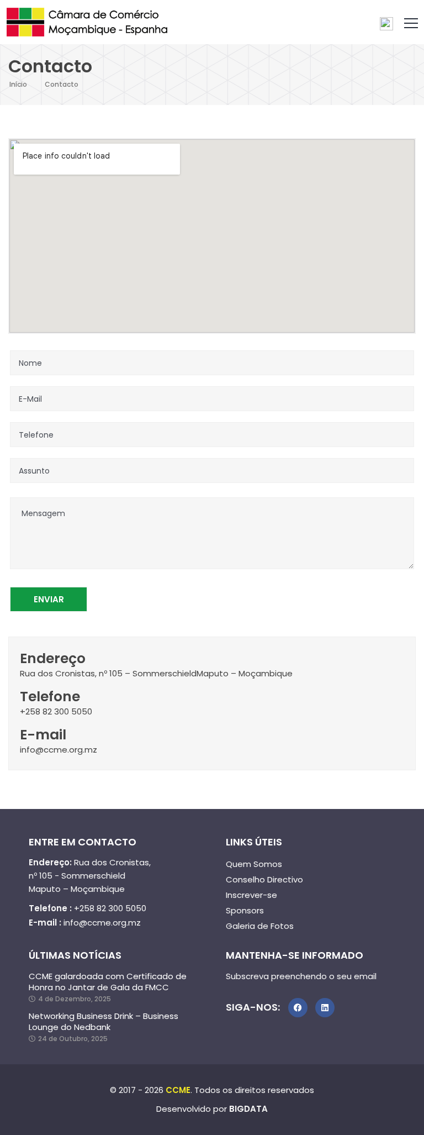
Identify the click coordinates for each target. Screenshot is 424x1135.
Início (18, 84)
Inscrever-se (251, 895)
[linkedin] (325, 1007)
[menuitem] (386, 24)
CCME (178, 1090)
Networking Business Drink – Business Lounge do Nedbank (103, 1022)
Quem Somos (254, 864)
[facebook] (298, 1007)
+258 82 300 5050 (110, 908)
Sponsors (245, 910)
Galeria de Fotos (260, 926)
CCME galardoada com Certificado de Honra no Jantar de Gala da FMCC (108, 982)
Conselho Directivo (264, 879)
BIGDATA (248, 1109)
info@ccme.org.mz (102, 922)
